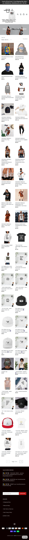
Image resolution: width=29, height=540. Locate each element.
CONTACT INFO (6, 515)
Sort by (3, 37)
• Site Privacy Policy (7, 512)
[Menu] (26, 14)
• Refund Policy (6, 505)
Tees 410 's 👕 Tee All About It (15, 535)
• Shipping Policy (7, 502)
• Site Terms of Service (8, 508)
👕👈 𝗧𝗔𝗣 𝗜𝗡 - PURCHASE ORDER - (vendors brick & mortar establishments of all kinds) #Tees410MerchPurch (13, 474)
